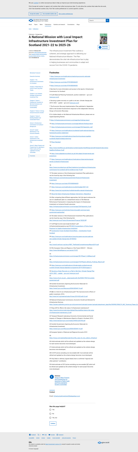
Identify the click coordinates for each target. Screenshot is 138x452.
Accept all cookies (34, 13)
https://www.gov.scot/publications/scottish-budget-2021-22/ (70, 187)
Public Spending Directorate (40, 52)
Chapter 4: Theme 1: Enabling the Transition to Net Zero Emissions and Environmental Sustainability (36, 104)
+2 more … (42, 56)
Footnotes (32, 156)
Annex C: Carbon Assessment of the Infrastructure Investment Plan (36, 139)
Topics (35, 24)
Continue (53, 423)
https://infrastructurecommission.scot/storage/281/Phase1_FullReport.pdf (72, 256)
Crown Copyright (56, 437)
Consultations (70, 24)
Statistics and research (59, 24)
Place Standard (56, 142)
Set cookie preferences (66, 14)
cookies (36, 3)
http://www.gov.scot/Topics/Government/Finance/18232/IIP (68, 220)
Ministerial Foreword (35, 73)
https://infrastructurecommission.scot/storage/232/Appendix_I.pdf (72, 127)
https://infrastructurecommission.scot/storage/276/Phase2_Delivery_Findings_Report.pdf (77, 262)
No (53, 413)
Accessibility (31, 437)
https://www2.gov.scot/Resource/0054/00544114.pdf (66, 288)
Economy (31, 56)
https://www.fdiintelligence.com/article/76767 (63, 250)
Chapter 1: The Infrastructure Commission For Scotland (36, 81)
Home (30, 28)
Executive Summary (35, 76)
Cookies (48, 437)
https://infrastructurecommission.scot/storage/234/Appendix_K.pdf (70, 206)
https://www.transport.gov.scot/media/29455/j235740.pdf (67, 320)
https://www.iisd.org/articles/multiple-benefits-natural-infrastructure (72, 190)
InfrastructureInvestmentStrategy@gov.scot (67, 396)
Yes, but (54, 418)
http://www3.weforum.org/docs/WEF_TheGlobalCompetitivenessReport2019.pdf (74, 244)
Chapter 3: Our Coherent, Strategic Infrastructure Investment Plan (36, 95)
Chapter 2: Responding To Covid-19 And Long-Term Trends (36, 88)
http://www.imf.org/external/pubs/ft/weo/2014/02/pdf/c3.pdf (68, 296)
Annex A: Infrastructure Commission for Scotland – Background (37, 124)
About (30, 24)
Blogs (78, 24)
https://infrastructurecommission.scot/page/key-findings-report (70, 120)
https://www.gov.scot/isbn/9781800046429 (64, 82)
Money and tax (36, 56)
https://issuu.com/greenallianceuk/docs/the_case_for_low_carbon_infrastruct (73, 338)
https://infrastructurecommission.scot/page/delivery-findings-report (72, 123)
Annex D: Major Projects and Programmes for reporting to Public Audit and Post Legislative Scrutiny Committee (37, 149)
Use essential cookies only (49, 13)
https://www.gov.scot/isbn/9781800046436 (64, 85)
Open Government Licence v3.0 (53, 444)
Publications (48, 24)
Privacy (74, 437)
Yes (53, 409)
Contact (43, 437)
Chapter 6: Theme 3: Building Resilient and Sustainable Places (35, 117)
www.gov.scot (54, 97)
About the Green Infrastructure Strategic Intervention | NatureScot (71, 194)
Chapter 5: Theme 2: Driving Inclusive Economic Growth (37, 111)
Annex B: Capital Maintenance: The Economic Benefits (34, 131)
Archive (37, 437)
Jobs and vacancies (66, 437)
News (41, 24)
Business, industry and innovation (39, 54)
